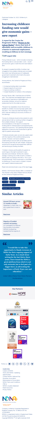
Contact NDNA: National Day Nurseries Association (11, 377)
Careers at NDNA (8, 371)
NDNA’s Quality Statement (11, 386)
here (30, 167)
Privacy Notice (7, 390)
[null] (20, 363)
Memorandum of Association (11, 380)
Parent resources (8, 388)
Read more (6, 214)
